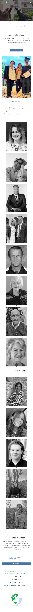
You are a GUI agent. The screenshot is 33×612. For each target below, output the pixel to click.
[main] (16, 26)
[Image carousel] (16, 79)
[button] (2, 2)
